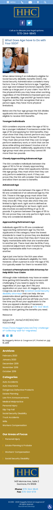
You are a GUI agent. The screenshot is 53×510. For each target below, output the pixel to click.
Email (30, 2)
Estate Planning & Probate (18, 445)
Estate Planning (10, 393)
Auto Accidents (10, 381)
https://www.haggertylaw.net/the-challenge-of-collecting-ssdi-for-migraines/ (26, 329)
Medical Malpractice (13, 401)
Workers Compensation (15, 425)
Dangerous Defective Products (18, 389)
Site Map (31, 506)
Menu (13, 2)
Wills (5, 421)
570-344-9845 (26, 33)
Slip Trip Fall (9, 409)
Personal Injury (10, 405)
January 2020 (9, 359)
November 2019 (10, 367)
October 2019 (9, 371)
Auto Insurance (10, 385)
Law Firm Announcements (16, 397)
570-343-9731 (29, 491)
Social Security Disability (15, 413)
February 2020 (10, 355)
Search (45, 2)
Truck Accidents (11, 417)
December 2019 (10, 363)
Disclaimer (22, 506)
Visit (38, 2)
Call (22, 2)
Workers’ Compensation (17, 452)
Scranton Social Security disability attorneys (26, 292)
